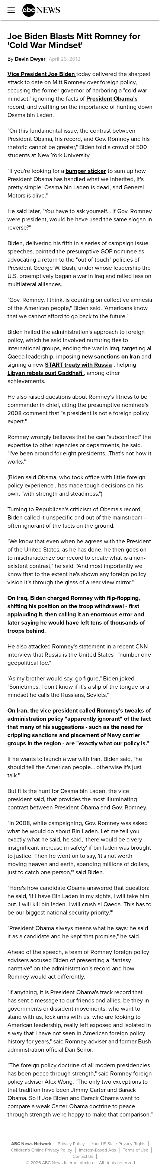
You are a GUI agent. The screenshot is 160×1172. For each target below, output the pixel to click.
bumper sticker (85, 171)
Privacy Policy (71, 1143)
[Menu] (9, 10)
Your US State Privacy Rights (118, 1143)
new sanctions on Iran (110, 356)
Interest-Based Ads (97, 1150)
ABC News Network (31, 1143)
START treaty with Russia (78, 365)
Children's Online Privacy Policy (41, 1150)
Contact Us (83, 1156)
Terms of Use (135, 1150)
